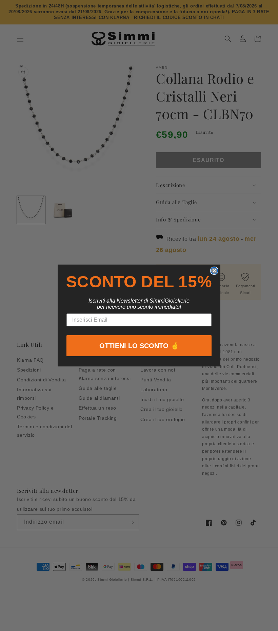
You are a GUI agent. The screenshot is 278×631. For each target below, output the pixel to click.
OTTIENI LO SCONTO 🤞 (139, 345)
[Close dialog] (214, 270)
